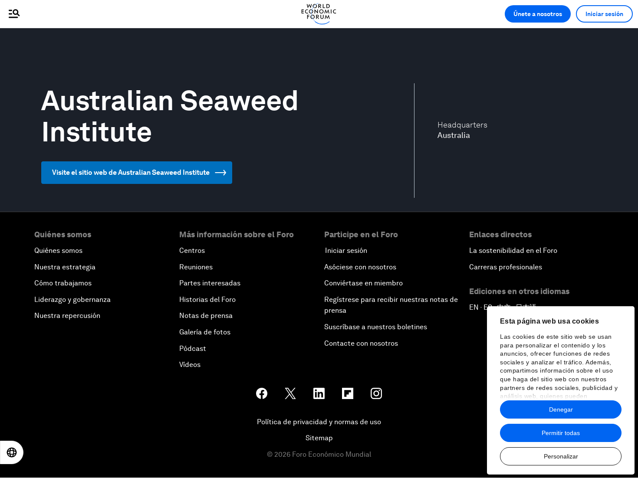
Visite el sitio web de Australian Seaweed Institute (131, 172)
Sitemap (319, 438)
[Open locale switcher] (11, 452)
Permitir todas (561, 432)
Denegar (561, 409)
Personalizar (561, 456)
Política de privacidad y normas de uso (319, 422)
